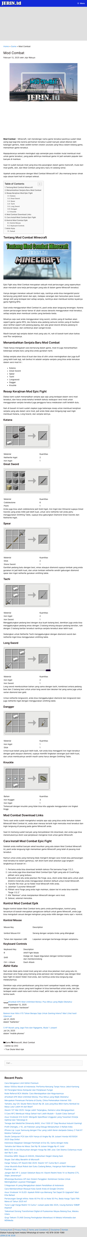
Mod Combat (29, 1042)
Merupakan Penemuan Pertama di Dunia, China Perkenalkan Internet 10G (38, 1100)
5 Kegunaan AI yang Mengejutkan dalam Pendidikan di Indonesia (34, 1185)
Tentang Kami (6, 1230)
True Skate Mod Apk (14, 1049)
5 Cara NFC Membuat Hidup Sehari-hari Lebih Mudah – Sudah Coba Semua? (40, 1113)
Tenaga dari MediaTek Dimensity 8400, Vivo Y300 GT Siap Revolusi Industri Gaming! (43, 1123)
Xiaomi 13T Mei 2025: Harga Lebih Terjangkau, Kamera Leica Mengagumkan (39, 1110)
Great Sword (15, 198)
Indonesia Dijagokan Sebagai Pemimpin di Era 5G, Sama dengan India (36, 1143)
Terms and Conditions (39, 1230)
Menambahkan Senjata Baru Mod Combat (23, 190)
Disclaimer (55, 1230)
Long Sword (15, 206)
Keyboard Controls (17, 226)
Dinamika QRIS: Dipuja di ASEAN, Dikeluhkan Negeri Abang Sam (34, 1156)
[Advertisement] (43, 24)
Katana (12, 196)
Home (6, 46)
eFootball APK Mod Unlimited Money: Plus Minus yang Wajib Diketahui (40, 1002)
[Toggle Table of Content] (38, 184)
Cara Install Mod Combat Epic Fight (21, 217)
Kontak (65, 1230)
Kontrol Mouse (15, 223)
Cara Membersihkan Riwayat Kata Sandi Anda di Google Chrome (34, 1189)
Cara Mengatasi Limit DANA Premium (22, 1083)
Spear (13, 201)
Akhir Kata (10, 228)
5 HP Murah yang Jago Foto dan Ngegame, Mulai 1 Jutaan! (30, 1028)
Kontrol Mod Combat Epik (17, 220)
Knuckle (13, 212)
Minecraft (17, 1042)
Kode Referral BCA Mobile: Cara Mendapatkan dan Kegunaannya (34, 1093)
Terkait (12, 231)
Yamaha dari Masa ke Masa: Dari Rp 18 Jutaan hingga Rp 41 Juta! (34, 1146)
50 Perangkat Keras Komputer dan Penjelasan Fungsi (29, 1090)
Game (13, 46)
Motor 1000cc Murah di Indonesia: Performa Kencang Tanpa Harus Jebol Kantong (42, 1086)
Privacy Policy (20, 1230)
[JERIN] (12, 3)
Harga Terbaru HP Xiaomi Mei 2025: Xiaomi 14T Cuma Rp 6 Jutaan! (35, 1163)
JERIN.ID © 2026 (7, 1235)
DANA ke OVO (11, 1046)
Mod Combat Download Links (19, 214)
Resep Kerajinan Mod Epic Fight (20, 193)
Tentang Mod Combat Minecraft (19, 187)
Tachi (13, 204)
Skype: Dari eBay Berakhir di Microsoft (22, 1159)
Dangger (14, 209)
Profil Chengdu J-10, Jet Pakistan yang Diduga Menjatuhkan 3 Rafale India (38, 1127)
